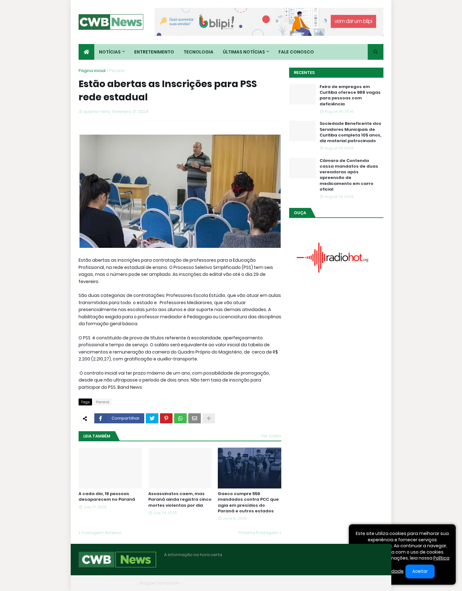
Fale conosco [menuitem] (296, 52)
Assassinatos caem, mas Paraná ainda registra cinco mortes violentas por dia (180, 499)
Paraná (116, 71)
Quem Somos (314, 583)
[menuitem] (86, 52)
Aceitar (420, 571)
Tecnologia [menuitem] (198, 52)
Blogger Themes (120, 583)
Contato (344, 583)
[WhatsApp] (180, 418)
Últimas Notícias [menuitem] (244, 52)
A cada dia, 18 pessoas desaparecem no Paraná (107, 496)
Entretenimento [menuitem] (154, 52)
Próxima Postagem (258, 533)
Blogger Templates (159, 583)
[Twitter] (152, 418)
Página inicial (92, 71)
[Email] (194, 418)
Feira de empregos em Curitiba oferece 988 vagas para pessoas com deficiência (350, 95)
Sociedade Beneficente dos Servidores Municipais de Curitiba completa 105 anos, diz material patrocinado (350, 132)
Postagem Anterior (102, 533)
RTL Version (371, 583)
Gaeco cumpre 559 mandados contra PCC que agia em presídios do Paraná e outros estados (248, 502)
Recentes (304, 72)
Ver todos (271, 435)
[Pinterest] (166, 418)
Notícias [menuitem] (110, 52)
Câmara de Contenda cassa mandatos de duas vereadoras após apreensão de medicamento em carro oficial (349, 175)
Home (287, 583)
